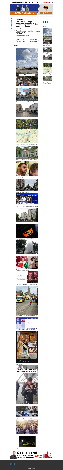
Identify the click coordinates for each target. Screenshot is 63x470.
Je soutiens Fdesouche (46, 2)
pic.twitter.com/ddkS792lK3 (19, 33)
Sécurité (20, 19)
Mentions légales (33, 468)
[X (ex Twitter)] (45, 22)
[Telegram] (47, 22)
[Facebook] (44, 22)
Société (22, 19)
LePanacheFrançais (18, 28)
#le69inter (23, 32)
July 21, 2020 (27, 35)
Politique (18, 19)
